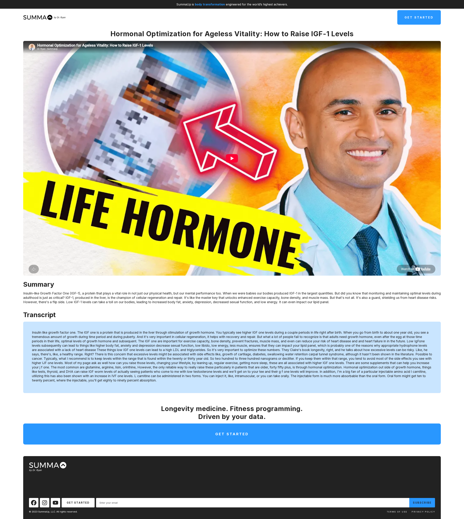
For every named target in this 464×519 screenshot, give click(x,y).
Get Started (419, 17)
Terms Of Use (397, 511)
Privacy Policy (423, 511)
